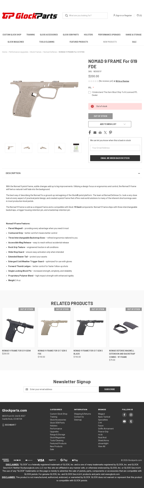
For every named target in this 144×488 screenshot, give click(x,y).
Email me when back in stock (115, 158)
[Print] (100, 132)
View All (101, 446)
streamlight (103, 443)
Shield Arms (103, 440)
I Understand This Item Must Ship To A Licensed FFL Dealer (114, 93)
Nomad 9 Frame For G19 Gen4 (16, 350)
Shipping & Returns (82, 414)
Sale (134, 42)
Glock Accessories (49, 35)
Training (30, 35)
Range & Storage (133, 35)
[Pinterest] (110, 132)
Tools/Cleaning (46, 42)
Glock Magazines (16, 42)
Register (128, 15)
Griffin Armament (106, 429)
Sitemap (78, 420)
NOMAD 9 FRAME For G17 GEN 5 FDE (52, 352)
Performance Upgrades (109, 35)
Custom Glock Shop (12, 35)
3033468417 (10, 425)
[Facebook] (89, 132)
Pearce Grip (103, 431)
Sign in (119, 15)
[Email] (95, 132)
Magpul (101, 414)
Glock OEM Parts (71, 35)
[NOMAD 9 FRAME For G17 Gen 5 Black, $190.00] (90, 327)
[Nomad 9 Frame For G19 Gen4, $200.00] (18, 327)
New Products (110, 42)
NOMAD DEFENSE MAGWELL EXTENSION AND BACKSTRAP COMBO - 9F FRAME (122, 353)
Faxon (101, 426)
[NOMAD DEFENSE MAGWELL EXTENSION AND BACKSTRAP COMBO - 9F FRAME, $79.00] (125, 327)
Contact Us (79, 417)
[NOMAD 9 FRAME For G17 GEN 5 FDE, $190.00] (54, 327)
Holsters (88, 35)
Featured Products (79, 42)
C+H (100, 423)
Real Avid (102, 437)
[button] (121, 81)
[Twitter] (105, 132)
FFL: (90, 88)
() (140, 15)
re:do (100, 434)
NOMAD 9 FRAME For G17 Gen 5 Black (88, 352)
